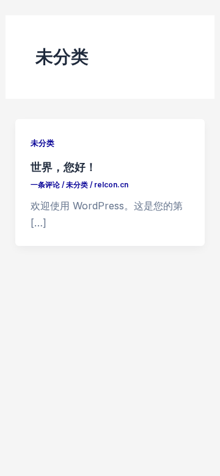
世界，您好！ (64, 166)
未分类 (42, 143)
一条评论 (45, 185)
